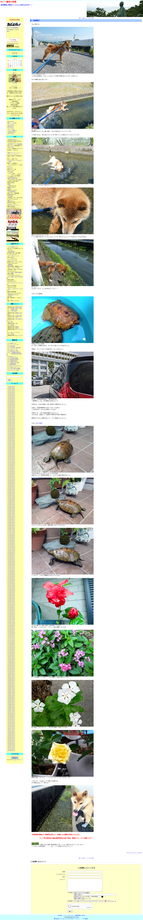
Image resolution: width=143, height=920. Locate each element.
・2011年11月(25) (10, 640)
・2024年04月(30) (10, 419)
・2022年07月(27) (10, 449)
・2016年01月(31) (10, 565)
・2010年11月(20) (10, 658)
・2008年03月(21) (10, 706)
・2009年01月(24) (10, 691)
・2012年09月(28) (10, 625)
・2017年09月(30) (10, 535)
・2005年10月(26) (10, 749)
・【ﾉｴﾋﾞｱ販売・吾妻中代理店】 (14, 272)
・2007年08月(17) (10, 716)
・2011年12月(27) (10, 638)
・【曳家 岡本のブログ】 (12, 294)
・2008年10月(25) (10, 695)
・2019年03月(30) (10, 509)
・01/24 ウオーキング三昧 (12, 370)
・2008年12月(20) (10, 692)
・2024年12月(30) (10, 407)
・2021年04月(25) (10, 471)
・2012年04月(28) (10, 632)
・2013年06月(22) (10, 612)
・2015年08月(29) (10, 573)
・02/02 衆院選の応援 (11, 361)
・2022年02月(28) (10, 456)
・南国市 (8, 184)
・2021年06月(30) (10, 468)
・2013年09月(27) (10, 607)
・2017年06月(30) (10, 540)
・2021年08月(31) (10, 465)
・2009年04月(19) (10, 686)
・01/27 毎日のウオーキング (13, 367)
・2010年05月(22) (10, 667)
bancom (75, 917)
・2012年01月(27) (10, 637)
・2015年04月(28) (10, 579)
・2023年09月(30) (10, 430)
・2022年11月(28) (10, 444)
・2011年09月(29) (10, 643)
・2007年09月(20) (10, 715)
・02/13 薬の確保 (10, 346)
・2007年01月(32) (10, 726)
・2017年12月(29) (10, 531)
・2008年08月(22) (10, 698)
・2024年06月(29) (10, 416)
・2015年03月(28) (10, 580)
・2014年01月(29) (10, 601)
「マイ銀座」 (85, 918)
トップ (86, 18)
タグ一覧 (88, 898)
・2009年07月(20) (10, 682)
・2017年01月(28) (10, 547)
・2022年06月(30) (10, 450)
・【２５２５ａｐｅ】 (11, 260)
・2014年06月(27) (10, 594)
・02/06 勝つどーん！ (11, 356)
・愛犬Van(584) (10, 121)
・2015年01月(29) (10, 583)
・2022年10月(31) (10, 446)
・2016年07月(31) (10, 556)
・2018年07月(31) (10, 521)
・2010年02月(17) (10, 671)
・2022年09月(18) (10, 447)
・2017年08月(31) (10, 537)
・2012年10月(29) (10, 623)
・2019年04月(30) (10, 507)
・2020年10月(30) (10, 480)
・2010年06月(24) (10, 665)
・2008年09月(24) (10, 697)
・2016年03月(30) (10, 562)
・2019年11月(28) (10, 497)
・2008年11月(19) (10, 694)
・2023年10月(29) (10, 428)
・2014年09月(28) (10, 589)
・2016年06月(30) (10, 558)
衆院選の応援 (18, 307)
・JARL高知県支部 (10, 191)
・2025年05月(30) (10, 400)
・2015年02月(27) (10, 582)
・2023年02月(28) (10, 440)
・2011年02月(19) (10, 653)
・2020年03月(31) (10, 491)
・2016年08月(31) (10, 555)
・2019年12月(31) (10, 495)
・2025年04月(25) (10, 401)
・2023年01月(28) (10, 441)
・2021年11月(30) (10, 461)
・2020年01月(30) (10, 494)
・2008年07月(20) (10, 700)
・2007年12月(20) (10, 710)
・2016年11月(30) (10, 550)
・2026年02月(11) (10, 386)
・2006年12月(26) (10, 728)
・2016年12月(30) (10, 549)
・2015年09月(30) (10, 571)
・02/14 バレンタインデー (12, 344)
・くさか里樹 (9, 172)
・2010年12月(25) (10, 656)
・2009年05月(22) (10, 685)
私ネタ (135, 852)
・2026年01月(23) (10, 388)
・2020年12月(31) (10, 477)
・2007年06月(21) (10, 719)
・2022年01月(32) (10, 458)
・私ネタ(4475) (10, 127)
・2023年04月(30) (10, 437)
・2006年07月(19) (10, 735)
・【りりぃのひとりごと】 (12, 256)
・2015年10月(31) (10, 570)
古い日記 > (91, 18)
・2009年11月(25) (10, 676)
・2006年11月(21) (10, 729)
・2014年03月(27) (10, 598)
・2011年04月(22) (10, 650)
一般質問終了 (36, 20)
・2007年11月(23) (10, 712)
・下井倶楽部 (9, 196)
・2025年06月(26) (10, 398)
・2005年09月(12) (10, 750)
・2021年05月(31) (10, 470)
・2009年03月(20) (10, 688)
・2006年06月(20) (10, 737)
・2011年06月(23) (10, 647)
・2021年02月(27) (10, 474)
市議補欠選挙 (14, 310)
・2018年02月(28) (10, 528)
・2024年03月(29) (10, 421)
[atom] (17, 20)
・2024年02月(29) (10, 422)
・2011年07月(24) (10, 646)
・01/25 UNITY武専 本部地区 (13, 368)
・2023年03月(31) (10, 438)
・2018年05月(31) (10, 524)
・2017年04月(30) (10, 543)
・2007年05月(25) (10, 720)
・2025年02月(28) (10, 404)
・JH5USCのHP (10, 147)
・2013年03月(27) (10, 616)
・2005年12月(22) (10, 746)
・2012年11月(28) (10, 622)
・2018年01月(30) (10, 529)
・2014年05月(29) (10, 595)
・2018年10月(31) (10, 516)
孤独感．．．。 (19, 328)
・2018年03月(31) (10, 527)
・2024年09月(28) (10, 412)
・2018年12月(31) (10, 513)
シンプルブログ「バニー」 (73, 918)
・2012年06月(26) (10, 629)
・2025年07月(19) (10, 397)
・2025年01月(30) (10, 406)
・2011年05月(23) (10, 649)
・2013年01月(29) (10, 619)
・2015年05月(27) (10, 577)
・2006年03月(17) (10, 741)
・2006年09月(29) (10, 732)
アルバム (14, 83)
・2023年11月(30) (10, 427)
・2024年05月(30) (10, 418)
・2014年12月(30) (10, 585)
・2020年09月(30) (10, 482)
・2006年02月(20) (10, 743)
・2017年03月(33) (10, 544)
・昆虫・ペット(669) (11, 123)
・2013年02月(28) (10, 618)
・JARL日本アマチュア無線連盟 (14, 144)
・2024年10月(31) (10, 410)
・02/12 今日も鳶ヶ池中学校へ (13, 347)
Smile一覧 (113, 901)
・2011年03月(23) (10, 652)
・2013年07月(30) (10, 610)
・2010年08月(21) (10, 662)
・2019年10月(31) (10, 498)
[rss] (12, 20)
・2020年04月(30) (10, 489)
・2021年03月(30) (10, 473)
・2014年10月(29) (10, 588)
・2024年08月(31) (10, 413)
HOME (60, 915)
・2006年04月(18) (10, 740)
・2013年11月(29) (10, 604)
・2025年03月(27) (10, 403)
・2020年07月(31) (10, 485)
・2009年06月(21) (10, 683)
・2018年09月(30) (10, 518)
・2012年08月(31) (10, 626)
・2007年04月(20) (10, 722)
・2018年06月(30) (10, 522)
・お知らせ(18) (10, 133)
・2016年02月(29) (10, 564)
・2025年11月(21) (10, 391)
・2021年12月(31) (10, 459)
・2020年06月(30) (10, 486)
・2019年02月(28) (10, 510)
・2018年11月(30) (10, 515)
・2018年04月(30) (10, 525)
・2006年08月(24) (10, 734)
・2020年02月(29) (10, 492)
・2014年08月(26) (10, 591)
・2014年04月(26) (10, 597)
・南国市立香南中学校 (11, 178)
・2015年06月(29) (10, 576)
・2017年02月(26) (10, 546)
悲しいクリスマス (15, 332)
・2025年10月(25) (10, 392)
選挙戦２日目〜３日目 (16, 308)
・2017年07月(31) (10, 538)
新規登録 (78, 915)
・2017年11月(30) (10, 532)
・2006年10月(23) (10, 731)
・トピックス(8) (10, 129)
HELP (83, 915)
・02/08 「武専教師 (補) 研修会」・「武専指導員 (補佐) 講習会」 (14, 354)
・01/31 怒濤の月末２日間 (12, 362)
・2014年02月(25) (10, 600)
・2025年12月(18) (10, 389)
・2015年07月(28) (10, 574)
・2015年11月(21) (10, 568)
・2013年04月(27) (10, 615)
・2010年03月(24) (10, 670)
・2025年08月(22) (10, 395)
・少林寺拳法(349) (10, 132)
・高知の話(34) (10, 126)
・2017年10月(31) (10, 534)
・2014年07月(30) (10, 592)
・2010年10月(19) (10, 659)
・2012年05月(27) (10, 631)
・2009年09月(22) (10, 679)
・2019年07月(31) (10, 503)
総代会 (12, 334)
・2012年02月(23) (10, 635)
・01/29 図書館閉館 (11, 364)
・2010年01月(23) (10, 673)
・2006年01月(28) (10, 744)
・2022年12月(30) (10, 443)
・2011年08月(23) (10, 644)
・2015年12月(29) (10, 567)
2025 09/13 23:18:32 (130, 852)
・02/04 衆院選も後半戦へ (12, 359)
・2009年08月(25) (10, 680)
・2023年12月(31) (10, 425)
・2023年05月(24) (10, 436)
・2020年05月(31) (10, 488)
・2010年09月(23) (10, 661)
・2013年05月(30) (10, 613)
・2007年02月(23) (10, 725)
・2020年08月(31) (10, 483)
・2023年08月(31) (10, 431)
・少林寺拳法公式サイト (12, 139)
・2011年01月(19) (10, 655)
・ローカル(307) (10, 124)
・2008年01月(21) (10, 709)
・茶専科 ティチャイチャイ (13, 205)
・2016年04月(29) (10, 561)
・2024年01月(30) (10, 424)
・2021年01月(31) (10, 476)
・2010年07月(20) (10, 664)
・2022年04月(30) (10, 453)
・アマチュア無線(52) (11, 130)
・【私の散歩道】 (10, 251)
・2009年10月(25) (10, 677)
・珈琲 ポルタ (9, 200)
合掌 (12, 322)
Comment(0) (140, 852)
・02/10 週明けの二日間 (12, 350)
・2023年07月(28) (10, 433)
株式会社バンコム (59, 918)
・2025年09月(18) (10, 394)
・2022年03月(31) (10, 455)
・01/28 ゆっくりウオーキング (13, 365)
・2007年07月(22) (10, 717)
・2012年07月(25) (10, 628)
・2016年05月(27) (10, 559)
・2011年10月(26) (10, 641)
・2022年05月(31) (10, 452)
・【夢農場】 (9, 264)
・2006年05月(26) (10, 738)
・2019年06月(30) (10, 504)
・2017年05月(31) (10, 541)
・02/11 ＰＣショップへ (12, 349)
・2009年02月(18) (10, 689)
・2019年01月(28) (10, 512)
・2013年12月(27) (10, 603)
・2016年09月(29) (10, 553)
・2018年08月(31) (10, 519)
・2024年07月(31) (10, 415)
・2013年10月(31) (10, 606)
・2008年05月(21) (10, 703)
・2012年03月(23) (10, 634)
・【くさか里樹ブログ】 (12, 247)
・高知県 (8, 188)
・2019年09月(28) (10, 500)
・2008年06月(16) (10, 701)
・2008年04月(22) (10, 704)
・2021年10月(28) (10, 462)
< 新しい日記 (81, 18)
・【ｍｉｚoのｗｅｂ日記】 (13, 267)
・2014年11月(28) (10, 586)
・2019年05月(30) (10, 506)
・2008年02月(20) (10, 707)
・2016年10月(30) (10, 552)
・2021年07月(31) (10, 467)
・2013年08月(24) (10, 609)
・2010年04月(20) (10, 668)
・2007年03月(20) (10, 723)
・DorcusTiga (9, 167)
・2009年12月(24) (10, 674)
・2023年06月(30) (10, 434)
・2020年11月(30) (10, 479)
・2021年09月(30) (10, 464)
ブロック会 (13, 311)
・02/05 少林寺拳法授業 (12, 358)
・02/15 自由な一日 (11, 343)
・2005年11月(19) (10, 747)
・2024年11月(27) (10, 409)
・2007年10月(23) (10, 713)
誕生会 (12, 325)
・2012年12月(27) (10, 621)
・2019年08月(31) (10, 501)
